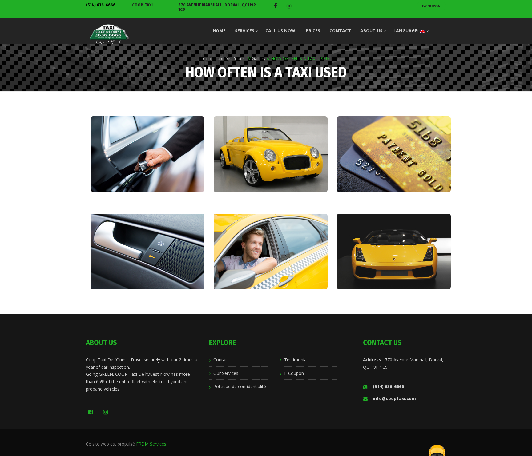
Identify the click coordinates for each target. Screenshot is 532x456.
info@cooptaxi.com (394, 398)
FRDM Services (151, 444)
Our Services (225, 373)
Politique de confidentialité (239, 386)
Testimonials (297, 360)
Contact (221, 360)
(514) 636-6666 (100, 5)
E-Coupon (431, 6)
